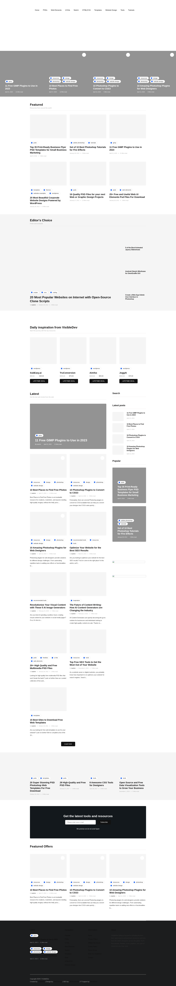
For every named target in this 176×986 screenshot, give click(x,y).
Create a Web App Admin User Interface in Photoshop (135, 297)
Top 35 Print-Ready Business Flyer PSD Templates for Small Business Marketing (48, 150)
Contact (90, 957)
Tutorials (131, 10)
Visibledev (41, 981)
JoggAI (123, 373)
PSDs (45, 10)
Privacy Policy (93, 939)
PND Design (58, 981)
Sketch (76, 10)
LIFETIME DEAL (39, 381)
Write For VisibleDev (95, 954)
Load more (68, 744)
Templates (98, 10)
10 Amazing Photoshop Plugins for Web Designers (136, 448)
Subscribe (104, 822)
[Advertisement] (88, 35)
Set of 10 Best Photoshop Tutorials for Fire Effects (128, 531)
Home (37, 10)
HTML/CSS (86, 10)
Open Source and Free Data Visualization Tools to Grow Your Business (131, 785)
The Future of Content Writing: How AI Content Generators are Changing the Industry (86, 608)
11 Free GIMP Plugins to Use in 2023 (61, 440)
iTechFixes (93, 981)
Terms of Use (92, 950)
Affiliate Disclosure (94, 943)
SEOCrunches (74, 981)
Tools (122, 10)
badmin (34, 305)
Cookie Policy (92, 946)
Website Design (111, 10)
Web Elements (56, 10)
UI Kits (67, 10)
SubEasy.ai (36, 373)
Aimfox (93, 373)
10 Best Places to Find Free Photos (48, 490)
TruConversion (67, 373)
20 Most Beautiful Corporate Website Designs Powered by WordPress (45, 200)
